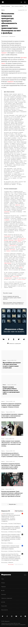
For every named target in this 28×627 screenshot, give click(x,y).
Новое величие (12, 36)
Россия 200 (4, 606)
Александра (12, 249)
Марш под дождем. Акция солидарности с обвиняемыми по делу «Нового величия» (13, 303)
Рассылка (3, 594)
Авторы (3, 582)
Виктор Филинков (22, 239)
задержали (10, 81)
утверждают (7, 220)
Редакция (3, 586)
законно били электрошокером (11, 277)
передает (4, 52)
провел (21, 267)
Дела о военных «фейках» (17, 6)
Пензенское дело (4, 36)
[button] (25, 2)
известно (17, 205)
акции (3, 63)
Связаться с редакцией (15, 343)
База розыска (4, 609)
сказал (19, 241)
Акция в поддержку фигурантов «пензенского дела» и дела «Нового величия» (12, 298)
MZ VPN (3, 602)
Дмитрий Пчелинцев (8, 240)
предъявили (7, 211)
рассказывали (7, 236)
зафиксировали (7, 263)
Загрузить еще (12, 504)
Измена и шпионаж (5, 6)
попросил (8, 251)
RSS (3, 590)
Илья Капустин (13, 245)
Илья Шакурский (19, 240)
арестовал (24, 57)
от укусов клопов (21, 279)
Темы (2, 579)
